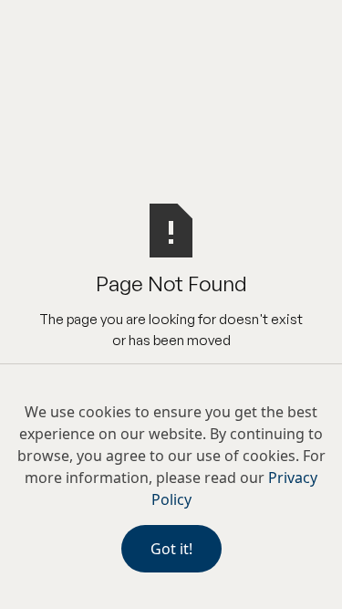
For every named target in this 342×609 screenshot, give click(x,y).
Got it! (171, 549)
